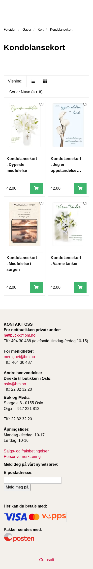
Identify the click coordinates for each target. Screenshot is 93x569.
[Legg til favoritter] (41, 105)
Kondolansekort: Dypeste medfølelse (21, 165)
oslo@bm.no (15, 384)
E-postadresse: (18, 472)
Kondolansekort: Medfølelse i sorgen (21, 264)
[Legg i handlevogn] (36, 188)
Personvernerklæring (22, 456)
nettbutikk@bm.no (19, 335)
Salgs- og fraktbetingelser (26, 451)
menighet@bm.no (19, 357)
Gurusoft (46, 560)
